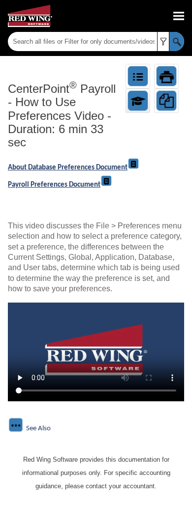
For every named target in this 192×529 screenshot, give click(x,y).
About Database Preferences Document (68, 167)
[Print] (166, 76)
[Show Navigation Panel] (179, 16)
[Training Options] (138, 100)
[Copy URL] (166, 100)
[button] (163, 41)
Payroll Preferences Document (54, 185)
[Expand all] (138, 76)
